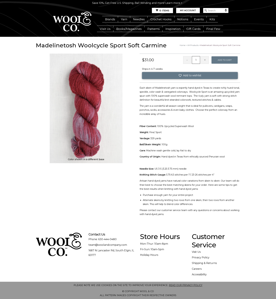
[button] (190, 75)
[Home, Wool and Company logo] (72, 22)
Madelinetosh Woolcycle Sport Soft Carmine (220, 45)
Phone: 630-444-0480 (102, 239)
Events (199, 19)
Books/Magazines (129, 29)
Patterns (153, 29)
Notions (182, 19)
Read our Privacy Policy (185, 285)
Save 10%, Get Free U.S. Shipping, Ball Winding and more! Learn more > (137, 2)
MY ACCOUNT (188, 10)
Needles (139, 19)
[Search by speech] (225, 10)
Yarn (124, 19)
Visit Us (105, 29)
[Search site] (205, 10)
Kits (212, 19)
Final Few (213, 29)
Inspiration (173, 29)
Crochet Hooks (161, 19)
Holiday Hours (149, 254)
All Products (193, 45)
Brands (110, 19)
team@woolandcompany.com (107, 244)
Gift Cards (193, 29)
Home (182, 45)
